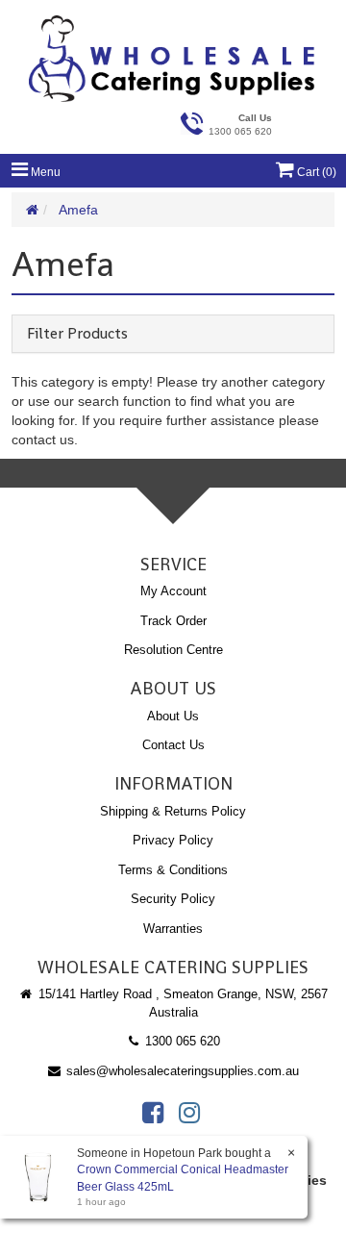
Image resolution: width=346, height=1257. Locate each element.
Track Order (173, 621)
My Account (173, 591)
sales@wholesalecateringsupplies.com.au (180, 1071)
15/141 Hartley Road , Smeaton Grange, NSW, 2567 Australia (181, 1003)
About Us (173, 716)
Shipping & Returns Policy (173, 811)
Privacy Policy (173, 840)
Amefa (78, 209)
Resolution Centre (173, 649)
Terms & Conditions (173, 870)
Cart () (315, 172)
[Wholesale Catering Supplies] (173, 58)
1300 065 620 (180, 1041)
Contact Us (173, 745)
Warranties (173, 928)
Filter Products (77, 333)
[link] (152, 1112)
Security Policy (173, 899)
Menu (44, 172)
